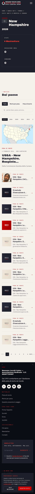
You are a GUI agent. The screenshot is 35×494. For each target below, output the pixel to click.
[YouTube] (9, 386)
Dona (3, 417)
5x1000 (4, 420)
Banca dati (12, 11)
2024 (22, 119)
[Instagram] (19, 386)
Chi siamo (5, 428)
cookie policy (7, 484)
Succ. (32, 354)
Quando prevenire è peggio (11, 402)
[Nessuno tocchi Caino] (11, 3)
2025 (16, 119)
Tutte (5, 104)
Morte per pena (15, 104)
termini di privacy (17, 456)
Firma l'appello (7, 410)
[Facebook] (14, 386)
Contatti (4, 435)
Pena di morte (27, 104)
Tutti (5, 119)
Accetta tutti (25, 488)
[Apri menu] (31, 3)
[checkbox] (5, 456)
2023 (28, 119)
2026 (10, 119)
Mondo (20, 11)
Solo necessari (10, 488)
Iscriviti (4, 413)
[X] (4, 386)
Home (3, 11)
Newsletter (6, 431)
